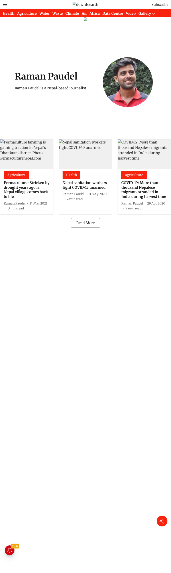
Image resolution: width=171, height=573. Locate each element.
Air (84, 13)
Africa (95, 13)
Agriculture (27, 13)
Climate (72, 13)
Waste (57, 13)
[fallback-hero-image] (26, 154)
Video (131, 13)
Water (44, 13)
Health (8, 13)
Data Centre (112, 13)
